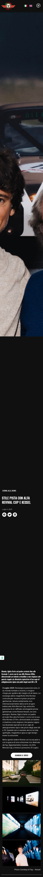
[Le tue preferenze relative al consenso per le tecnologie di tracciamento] (2, 658)
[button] (4, 515)
